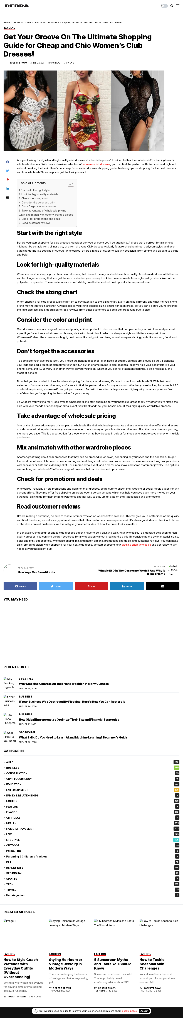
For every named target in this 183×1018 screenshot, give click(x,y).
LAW (92, 834)
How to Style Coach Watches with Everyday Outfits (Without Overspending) (21, 968)
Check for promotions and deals (41, 218)
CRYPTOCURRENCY (92, 778)
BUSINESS (92, 767)
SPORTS (92, 878)
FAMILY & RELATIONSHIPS (92, 795)
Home (7, 22)
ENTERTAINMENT (92, 789)
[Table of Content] (71, 184)
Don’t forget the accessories (39, 206)
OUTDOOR (92, 845)
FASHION (18, 22)
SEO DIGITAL (92, 873)
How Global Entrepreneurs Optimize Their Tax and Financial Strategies (69, 719)
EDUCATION (92, 784)
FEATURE (92, 806)
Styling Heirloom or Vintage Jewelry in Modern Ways (65, 964)
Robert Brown (18, 63)
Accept (144, 1011)
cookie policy (129, 1010)
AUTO (92, 762)
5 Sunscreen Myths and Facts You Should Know (113, 964)
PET (92, 862)
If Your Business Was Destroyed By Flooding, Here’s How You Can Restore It (72, 701)
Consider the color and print (38, 202)
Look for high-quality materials (39, 194)
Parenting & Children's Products (92, 856)
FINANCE (92, 812)
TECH (92, 884)
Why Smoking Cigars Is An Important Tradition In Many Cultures (64, 684)
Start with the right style (35, 190)
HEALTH (92, 823)
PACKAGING (92, 850)
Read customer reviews (36, 222)
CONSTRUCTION (92, 773)
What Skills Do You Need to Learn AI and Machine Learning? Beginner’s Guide (73, 737)
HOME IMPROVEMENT (92, 828)
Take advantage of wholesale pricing (44, 210)
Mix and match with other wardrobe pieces (47, 214)
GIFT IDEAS (92, 817)
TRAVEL (92, 889)
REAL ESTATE (92, 867)
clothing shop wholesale (136, 544)
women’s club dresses (96, 164)
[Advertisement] (91, 635)
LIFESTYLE (92, 839)
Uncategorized (92, 895)
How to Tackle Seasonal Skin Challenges (152, 964)
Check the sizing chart (34, 198)
